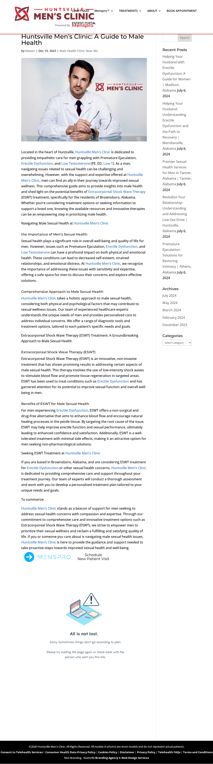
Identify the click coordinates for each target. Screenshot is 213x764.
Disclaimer (127, 752)
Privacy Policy (146, 752)
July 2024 (169, 295)
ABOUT (152, 11)
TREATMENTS (128, 11)
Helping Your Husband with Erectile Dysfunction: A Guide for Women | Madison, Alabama (176, 73)
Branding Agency (106, 758)
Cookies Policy (107, 752)
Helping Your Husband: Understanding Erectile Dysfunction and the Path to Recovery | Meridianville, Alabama (175, 126)
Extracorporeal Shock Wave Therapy (116, 191)
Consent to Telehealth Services (22, 752)
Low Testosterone (75, 163)
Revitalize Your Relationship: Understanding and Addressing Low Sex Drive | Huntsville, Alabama (174, 214)
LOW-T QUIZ (80, 11)
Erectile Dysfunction (37, 163)
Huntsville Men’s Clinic (92, 152)
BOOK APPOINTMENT (182, 11)
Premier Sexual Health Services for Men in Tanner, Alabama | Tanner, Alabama (177, 172)
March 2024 (171, 310)
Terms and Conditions (198, 752)
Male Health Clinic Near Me (78, 51)
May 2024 (169, 302)
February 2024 (173, 317)
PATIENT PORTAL (84, 23)
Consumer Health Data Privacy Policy (70, 752)
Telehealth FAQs (169, 752)
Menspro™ (101, 11)
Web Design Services (135, 758)
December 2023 (174, 325)
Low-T (108, 163)
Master (30, 51)
